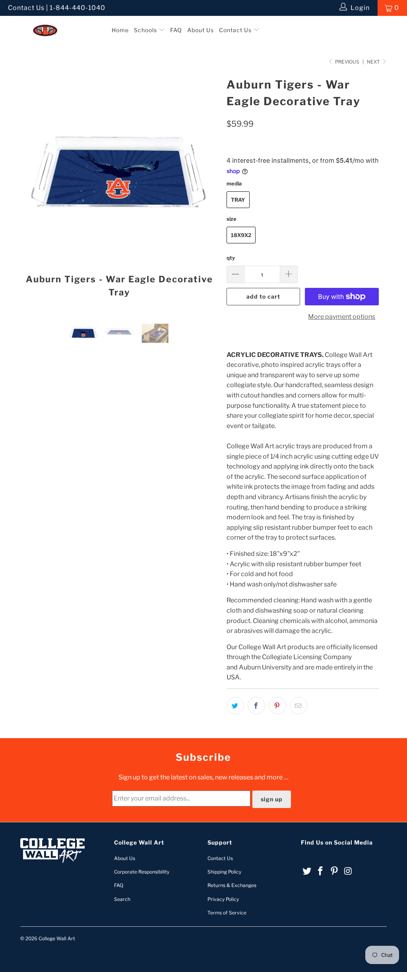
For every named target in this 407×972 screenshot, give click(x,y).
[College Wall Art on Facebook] (321, 871)
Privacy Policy (223, 899)
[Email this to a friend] (298, 705)
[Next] (208, 190)
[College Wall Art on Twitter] (307, 871)
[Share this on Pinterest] (277, 705)
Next (374, 62)
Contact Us (236, 30)
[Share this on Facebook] (256, 705)
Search (122, 899)
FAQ (176, 30)
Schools (146, 30)
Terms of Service (226, 913)
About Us (200, 30)
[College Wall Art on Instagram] (348, 871)
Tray (238, 200)
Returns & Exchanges (231, 885)
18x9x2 (241, 235)
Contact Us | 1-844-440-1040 (56, 8)
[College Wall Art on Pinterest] (335, 871)
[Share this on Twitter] (235, 705)
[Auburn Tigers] (55, 23)
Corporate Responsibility (141, 872)
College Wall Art (57, 938)
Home (120, 30)
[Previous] (31, 190)
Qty (231, 258)
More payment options (341, 316)
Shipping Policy (224, 872)
